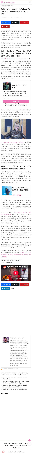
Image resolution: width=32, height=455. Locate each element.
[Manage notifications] (3, 452)
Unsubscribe (16, 447)
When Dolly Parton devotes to (11, 59)
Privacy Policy (23, 445)
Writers (26, 443)
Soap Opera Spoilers (13, 443)
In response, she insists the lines (12, 142)
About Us (21, 443)
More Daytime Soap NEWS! (10, 369)
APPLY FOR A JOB (9, 445)
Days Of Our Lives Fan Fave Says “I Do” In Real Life (15, 389)
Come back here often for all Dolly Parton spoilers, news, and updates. (16, 255)
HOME (5, 443)
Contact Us (16, 445)
